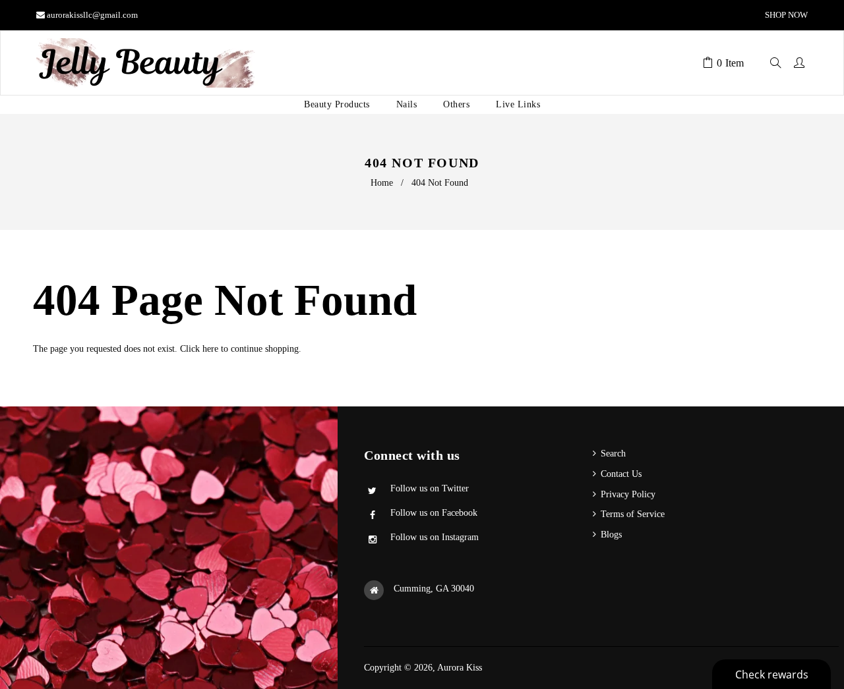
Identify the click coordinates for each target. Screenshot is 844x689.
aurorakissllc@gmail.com (92, 15)
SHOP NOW (785, 15)
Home (382, 183)
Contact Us (621, 474)
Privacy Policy (628, 494)
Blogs (611, 534)
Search (613, 453)
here (210, 349)
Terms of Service (633, 514)
